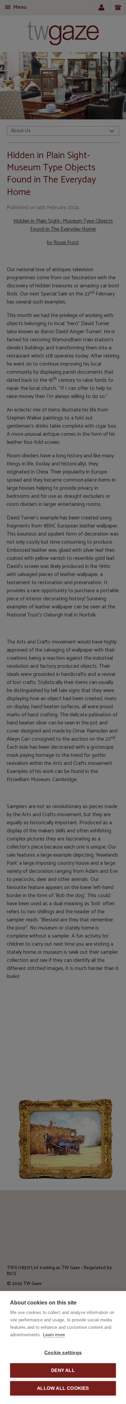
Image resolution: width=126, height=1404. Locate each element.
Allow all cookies (63, 1388)
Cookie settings (63, 1352)
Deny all (63, 1370)
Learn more (54, 1334)
